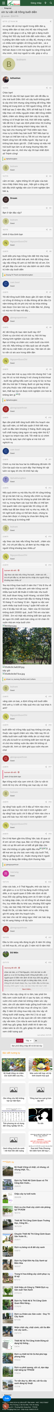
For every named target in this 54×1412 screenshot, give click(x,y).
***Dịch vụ (8, 1162)
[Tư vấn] (40, 1115)
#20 (49, 882)
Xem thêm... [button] (27, 989)
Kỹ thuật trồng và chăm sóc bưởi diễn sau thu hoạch (14, 1075)
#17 (50, 767)
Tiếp (28, 1041)
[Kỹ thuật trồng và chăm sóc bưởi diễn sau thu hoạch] (13, 1064)
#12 (50, 488)
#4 (50, 208)
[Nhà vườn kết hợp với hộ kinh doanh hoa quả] (40, 1064)
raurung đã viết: (10, 968)
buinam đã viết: (10, 570)
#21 (50, 937)
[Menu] (4, 3)
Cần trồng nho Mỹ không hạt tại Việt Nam (13, 1099)
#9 (50, 369)
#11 (50, 459)
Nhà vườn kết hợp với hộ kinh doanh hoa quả (40, 1074)
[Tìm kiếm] (50, 3)
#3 (50, 176)
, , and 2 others (21, 679)
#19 (50, 834)
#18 (50, 802)
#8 (50, 327)
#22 (49, 962)
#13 (49, 536)
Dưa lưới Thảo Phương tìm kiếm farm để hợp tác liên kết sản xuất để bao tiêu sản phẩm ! (40, 1152)
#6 (50, 251)
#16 (50, 725)
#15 (50, 696)
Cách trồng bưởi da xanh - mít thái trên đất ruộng (13, 1149)
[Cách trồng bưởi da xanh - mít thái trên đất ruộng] (13, 1139)
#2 (50, 88)
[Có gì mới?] (45, 3)
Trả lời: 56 (13, 21)
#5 (50, 230)
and (19, 275)
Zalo (7, 1398)
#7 (50, 292)
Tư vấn (40, 1123)
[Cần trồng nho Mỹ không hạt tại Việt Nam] (13, 1089)
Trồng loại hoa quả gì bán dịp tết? (40, 1099)
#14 (49, 565)
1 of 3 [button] (19, 1041)
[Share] (50, 21)
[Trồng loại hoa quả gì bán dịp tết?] (40, 1089)
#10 (49, 417)
